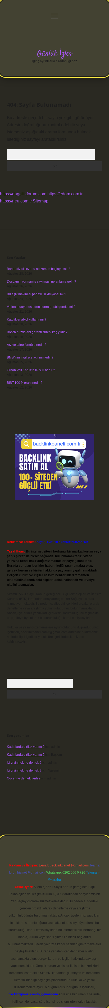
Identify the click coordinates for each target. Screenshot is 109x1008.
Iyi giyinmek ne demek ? (24, 762)
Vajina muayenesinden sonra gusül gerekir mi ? (41, 307)
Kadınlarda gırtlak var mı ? (25, 747)
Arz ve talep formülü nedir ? (26, 345)
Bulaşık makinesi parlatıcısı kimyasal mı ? (36, 294)
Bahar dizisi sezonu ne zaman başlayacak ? (38, 269)
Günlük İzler (54, 54)
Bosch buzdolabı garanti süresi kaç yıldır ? (37, 332)
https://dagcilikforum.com (23, 194)
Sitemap (40, 201)
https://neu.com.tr (16, 201)
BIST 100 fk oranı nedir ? (24, 383)
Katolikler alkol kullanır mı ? (26, 319)
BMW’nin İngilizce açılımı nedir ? (30, 357)
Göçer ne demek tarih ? (23, 778)
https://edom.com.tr (65, 194)
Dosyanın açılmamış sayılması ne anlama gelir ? (41, 281)
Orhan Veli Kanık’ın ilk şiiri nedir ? (31, 370)
